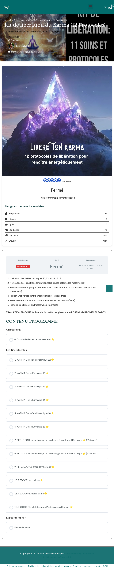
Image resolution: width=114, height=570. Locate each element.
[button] (90, 6)
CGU (105, 566)
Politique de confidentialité (57, 557)
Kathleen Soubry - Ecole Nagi (79, 553)
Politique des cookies (16, 566)
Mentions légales (63, 566)
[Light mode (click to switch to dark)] (109, 288)
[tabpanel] (57, 295)
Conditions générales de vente (86, 566)
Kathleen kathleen (23, 46)
